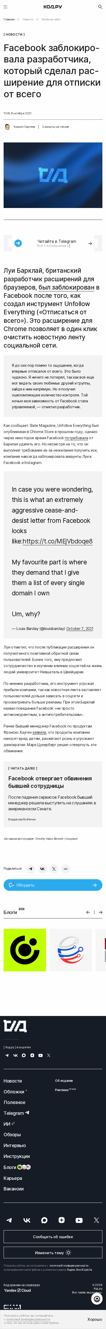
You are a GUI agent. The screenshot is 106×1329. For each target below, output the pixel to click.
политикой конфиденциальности (69, 1265)
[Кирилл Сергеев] (7, 127)
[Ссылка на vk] (15, 1056)
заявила (39, 732)
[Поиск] (100, 7)
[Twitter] (54, 869)
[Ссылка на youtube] (40, 1056)
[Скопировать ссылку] (65, 869)
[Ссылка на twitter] (48, 1056)
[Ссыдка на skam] (12, 1307)
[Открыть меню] (5, 7)
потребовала (76, 438)
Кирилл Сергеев (24, 127)
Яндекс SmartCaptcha (79, 1269)
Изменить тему (49, 1253)
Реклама (64, 1090)
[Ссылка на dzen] (32, 1056)
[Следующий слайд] (100, 912)
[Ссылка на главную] (15, 1026)
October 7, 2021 (79, 628)
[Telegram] (31, 869)
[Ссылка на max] (23, 1056)
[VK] (42, 869)
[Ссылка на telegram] (7, 1056)
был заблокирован (66, 287)
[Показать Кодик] (97, 1299)
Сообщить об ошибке (53, 1237)
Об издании (64, 1081)
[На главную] (53, 7)
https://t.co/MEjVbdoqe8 (58, 541)
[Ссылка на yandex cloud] (22, 1290)
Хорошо (94, 1319)
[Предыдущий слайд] (88, 912)
